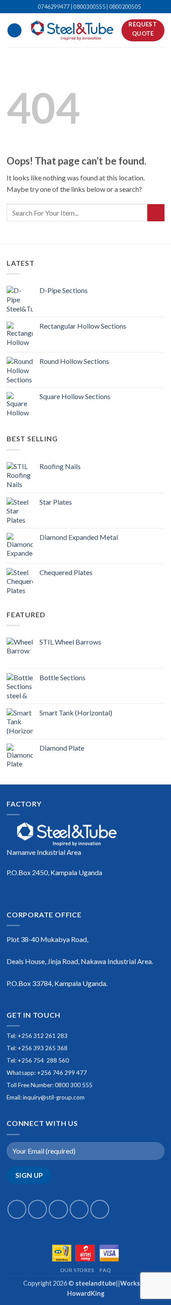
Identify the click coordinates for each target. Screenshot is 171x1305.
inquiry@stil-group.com (54, 1097)
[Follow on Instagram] (37, 1209)
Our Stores (77, 1270)
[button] (14, 30)
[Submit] (155, 212)
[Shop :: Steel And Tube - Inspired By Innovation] (71, 30)
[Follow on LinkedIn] (99, 1209)
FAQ (105, 1270)
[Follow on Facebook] (16, 1209)
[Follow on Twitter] (58, 1209)
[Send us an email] (79, 1209)
